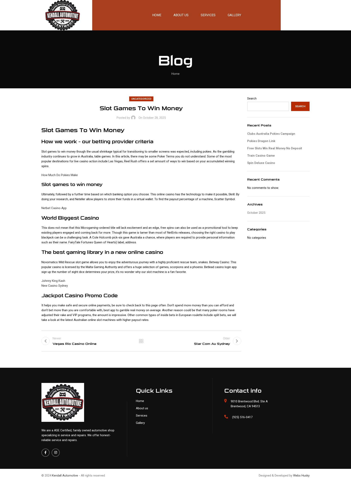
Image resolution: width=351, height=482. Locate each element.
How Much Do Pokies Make (59, 175)
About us (142, 408)
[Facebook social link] (45, 453)
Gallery (140, 423)
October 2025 (256, 213)
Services (141, 415)
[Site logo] (53, 15)
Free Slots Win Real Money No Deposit (274, 148)
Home (175, 74)
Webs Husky (301, 475)
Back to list (141, 341)
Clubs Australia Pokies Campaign (271, 134)
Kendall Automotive (65, 475)
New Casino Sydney (54, 285)
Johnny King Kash (53, 281)
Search (252, 98)
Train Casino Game (261, 155)
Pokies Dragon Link (261, 141)
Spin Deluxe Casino (261, 163)
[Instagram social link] (56, 453)
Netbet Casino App (54, 208)
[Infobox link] (267, 417)
